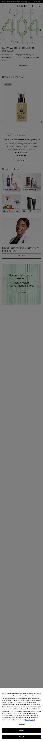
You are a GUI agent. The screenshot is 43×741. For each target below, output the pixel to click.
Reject (21, 730)
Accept (21, 737)
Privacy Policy (29, 720)
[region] (21, 714)
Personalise (21, 724)
